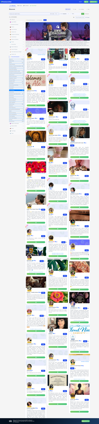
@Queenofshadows (52, 308)
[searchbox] (77, 13)
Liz (49, 275)
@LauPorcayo (51, 136)
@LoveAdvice (72, 84)
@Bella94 (50, 163)
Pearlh (28, 177)
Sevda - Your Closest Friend (33, 209)
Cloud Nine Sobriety (74, 340)
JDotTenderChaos (53, 359)
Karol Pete (72, 277)
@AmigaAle (29, 91)
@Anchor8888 (29, 119)
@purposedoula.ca (52, 190)
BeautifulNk (29, 388)
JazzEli (28, 58)
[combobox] (75, 14)
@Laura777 (72, 366)
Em (49, 390)
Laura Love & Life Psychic (75, 365)
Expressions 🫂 (30, 260)
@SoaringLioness (29, 261)
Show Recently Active (80, 17)
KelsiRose (51, 333)
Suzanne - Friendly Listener (32, 292)
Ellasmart (29, 235)
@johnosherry (51, 242)
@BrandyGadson (29, 345)
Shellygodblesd (73, 225)
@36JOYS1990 (72, 226)
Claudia (28, 370)
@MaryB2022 (51, 86)
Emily (50, 214)
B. (49, 189)
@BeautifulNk (29, 389)
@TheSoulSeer (29, 147)
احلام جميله (29, 315)
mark (71, 83)
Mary (50, 85)
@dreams (28, 316)
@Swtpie (50, 65)
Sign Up (86, 1)
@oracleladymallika (30, 409)
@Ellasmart (28, 236)
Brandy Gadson (30, 344)
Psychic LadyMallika (31, 408)
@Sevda (28, 210)
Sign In (80, 1)
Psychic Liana (73, 399)
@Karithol (71, 278)
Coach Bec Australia (74, 193)
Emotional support (31, 118)
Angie (50, 64)
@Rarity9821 (50, 391)
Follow (43, 59)
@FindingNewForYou (52, 276)
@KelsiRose (50, 334)
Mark (71, 109)
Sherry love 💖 (52, 241)
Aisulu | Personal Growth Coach (77, 142)
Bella (50, 162)
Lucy (71, 249)
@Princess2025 (29, 371)
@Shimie (71, 176)
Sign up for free (85, 421)
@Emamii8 (50, 215)
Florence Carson (52, 117)
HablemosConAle (30, 90)
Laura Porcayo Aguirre (53, 135)
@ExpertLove (72, 110)
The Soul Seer (30, 146)
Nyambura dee (73, 175)
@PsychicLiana (72, 400)
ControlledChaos (74, 307)
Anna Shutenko (73, 58)
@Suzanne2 (29, 293)
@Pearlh (28, 178)
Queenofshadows (52, 307)
